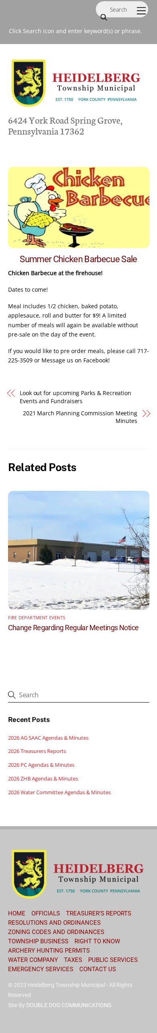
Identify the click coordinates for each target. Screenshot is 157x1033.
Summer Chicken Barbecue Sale (78, 259)
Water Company (33, 960)
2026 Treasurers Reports (37, 751)
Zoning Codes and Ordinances (56, 932)
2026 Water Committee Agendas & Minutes (59, 792)
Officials (45, 913)
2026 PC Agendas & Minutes (41, 764)
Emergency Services (40, 969)
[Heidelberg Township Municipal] (76, 106)
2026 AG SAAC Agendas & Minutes (48, 737)
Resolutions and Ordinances (54, 922)
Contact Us (97, 969)
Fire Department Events (37, 618)
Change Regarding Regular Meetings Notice (73, 627)
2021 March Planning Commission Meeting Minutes (80, 417)
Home (16, 913)
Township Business (38, 941)
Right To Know (97, 941)
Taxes (73, 960)
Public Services (113, 960)
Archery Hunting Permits (49, 950)
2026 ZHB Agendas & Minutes (43, 778)
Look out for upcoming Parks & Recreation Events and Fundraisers (75, 397)
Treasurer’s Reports (98, 913)
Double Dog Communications (68, 1005)
